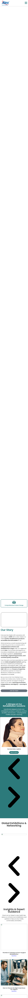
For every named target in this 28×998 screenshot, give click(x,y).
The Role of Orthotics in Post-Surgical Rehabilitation (14, 953)
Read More (14, 955)
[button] (14, 769)
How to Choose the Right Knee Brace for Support (14, 988)
